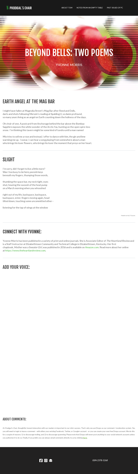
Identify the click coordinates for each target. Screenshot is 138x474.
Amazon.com (92, 247)
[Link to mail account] (50, 460)
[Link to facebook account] (41, 460)
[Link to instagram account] (45, 460)
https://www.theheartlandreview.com (25, 250)
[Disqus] (69, 308)
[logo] (19, 8)
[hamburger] (36, 8)
